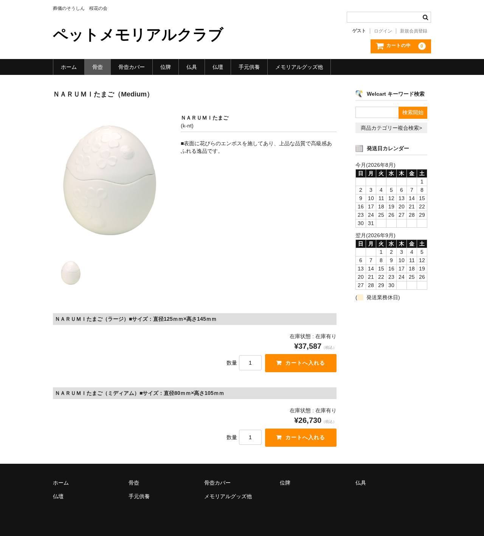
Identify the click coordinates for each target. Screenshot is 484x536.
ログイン (383, 31)
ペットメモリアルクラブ (138, 34)
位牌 (165, 67)
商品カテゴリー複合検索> (391, 128)
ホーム (69, 67)
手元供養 (249, 67)
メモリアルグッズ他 (299, 67)
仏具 (191, 67)
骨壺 (97, 67)
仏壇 (218, 67)
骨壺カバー (131, 67)
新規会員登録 (413, 31)
